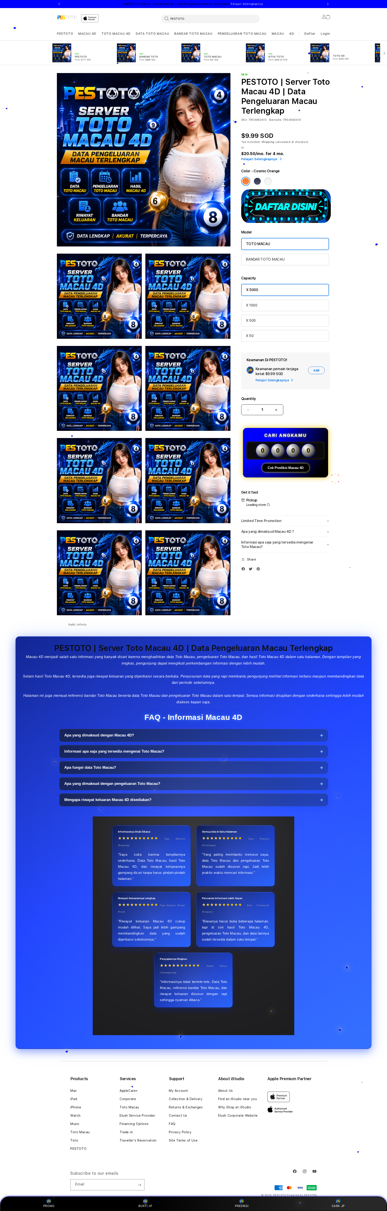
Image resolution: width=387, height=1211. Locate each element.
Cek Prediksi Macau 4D (286, 468)
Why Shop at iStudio (234, 1107)
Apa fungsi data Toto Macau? (90, 767)
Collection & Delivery (186, 1099)
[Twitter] (252, 570)
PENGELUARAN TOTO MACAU (242, 33)
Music (75, 1124)
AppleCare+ (129, 1090)
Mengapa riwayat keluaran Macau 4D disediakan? (107, 800)
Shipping (268, 142)
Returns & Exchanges (186, 1107)
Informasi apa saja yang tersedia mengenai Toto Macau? (114, 751)
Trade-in (126, 1132)
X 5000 (252, 290)
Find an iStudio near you (237, 1099)
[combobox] (210, 19)
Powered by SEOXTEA (302, 1195)
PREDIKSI (241, 1206)
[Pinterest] (259, 570)
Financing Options (134, 1124)
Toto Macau (80, 1132)
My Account (178, 1090)
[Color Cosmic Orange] (245, 181)
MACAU (278, 33)
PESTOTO (65, 33)
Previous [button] (59, 4)
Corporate (128, 1099)
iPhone (75, 1107)
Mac (73, 1090)
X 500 (251, 320)
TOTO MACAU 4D (116, 33)
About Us (225, 1090)
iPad (73, 1099)
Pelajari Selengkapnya (247, 4)
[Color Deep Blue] (257, 181)
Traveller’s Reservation (138, 1140)
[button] (65, 34)
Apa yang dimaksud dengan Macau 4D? (99, 735)
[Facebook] (244, 570)
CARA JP (338, 1206)
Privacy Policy (180, 1132)
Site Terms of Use (183, 1140)
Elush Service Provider (137, 1115)
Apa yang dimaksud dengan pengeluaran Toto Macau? (112, 783)
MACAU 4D (87, 33)
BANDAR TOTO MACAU (193, 33)
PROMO (49, 1206)
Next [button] (328, 4)
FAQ (172, 1124)
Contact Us (178, 1115)
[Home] (67, 17)
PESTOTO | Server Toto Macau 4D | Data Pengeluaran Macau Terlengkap (193, 4)
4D (291, 33)
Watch (75, 1115)
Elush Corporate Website (238, 1115)
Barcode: (275, 119)
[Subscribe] (139, 1184)
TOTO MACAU (258, 244)
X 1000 (251, 305)
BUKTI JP (145, 1206)
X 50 (250, 336)
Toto (74, 1140)
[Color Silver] (268, 181)
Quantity (248, 399)
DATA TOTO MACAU (152, 33)
